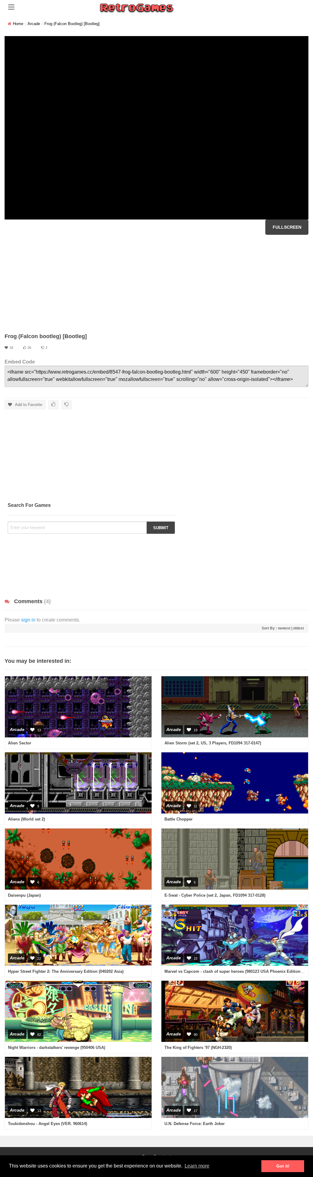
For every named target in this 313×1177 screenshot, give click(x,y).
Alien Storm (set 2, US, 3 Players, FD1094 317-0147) (212, 743)
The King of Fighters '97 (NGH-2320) (198, 1047)
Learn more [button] (197, 1165)
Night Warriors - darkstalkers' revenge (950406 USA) (56, 1047)
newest (284, 628)
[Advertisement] (156, 284)
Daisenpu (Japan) (24, 895)
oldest (298, 628)
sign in (28, 619)
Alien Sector (19, 743)
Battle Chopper (178, 819)
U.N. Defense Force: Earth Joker (194, 1123)
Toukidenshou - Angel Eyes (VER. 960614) (47, 1123)
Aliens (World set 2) (26, 819)
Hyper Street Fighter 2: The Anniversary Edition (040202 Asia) (65, 971)
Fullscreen (287, 227)
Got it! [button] (282, 1166)
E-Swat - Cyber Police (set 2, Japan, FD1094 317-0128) (214, 895)
